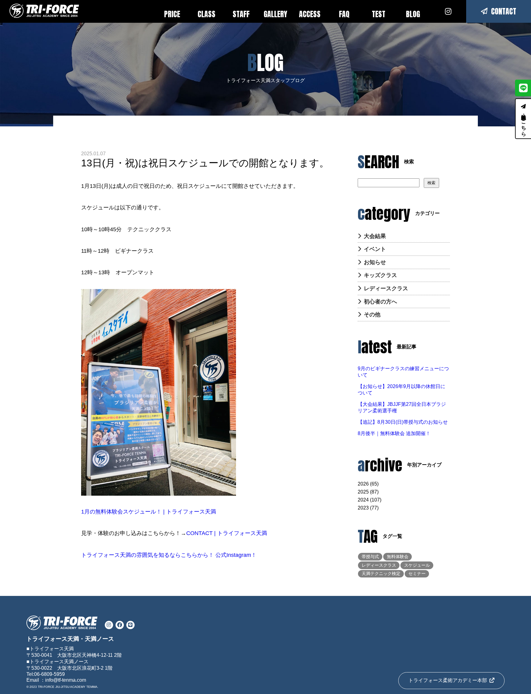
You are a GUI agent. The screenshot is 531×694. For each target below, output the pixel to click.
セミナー (417, 573)
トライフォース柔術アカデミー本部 (447, 680)
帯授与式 (370, 556)
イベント (375, 249)
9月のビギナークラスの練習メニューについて (403, 372)
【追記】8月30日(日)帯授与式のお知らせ (403, 422)
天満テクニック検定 (381, 573)
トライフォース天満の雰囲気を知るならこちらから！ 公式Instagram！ (169, 555)
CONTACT (503, 11)
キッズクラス (380, 275)
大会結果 (375, 236)
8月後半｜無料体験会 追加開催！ (394, 433)
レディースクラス (386, 288)
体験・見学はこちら (523, 122)
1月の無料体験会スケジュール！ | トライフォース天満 (148, 512)
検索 (431, 182)
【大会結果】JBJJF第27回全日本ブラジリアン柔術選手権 (402, 407)
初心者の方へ (380, 302)
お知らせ (375, 262)
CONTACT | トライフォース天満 (226, 533)
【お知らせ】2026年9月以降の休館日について (401, 389)
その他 (372, 314)
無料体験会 (397, 556)
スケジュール (417, 565)
